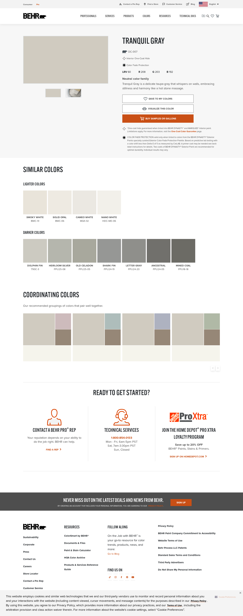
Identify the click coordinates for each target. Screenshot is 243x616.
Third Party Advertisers (171, 562)
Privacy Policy (155, 506)
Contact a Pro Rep (129, 4)
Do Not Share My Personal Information (180, 570)
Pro (37, 4)
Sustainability (31, 537)
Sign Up (181, 502)
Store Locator (30, 573)
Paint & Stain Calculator (77, 550)
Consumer (27, 4)
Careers (27, 566)
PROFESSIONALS (88, 16)
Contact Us (29, 559)
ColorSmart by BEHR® (76, 536)
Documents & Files (74, 543)
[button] (225, 596)
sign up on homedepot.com (187, 456)
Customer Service (172, 4)
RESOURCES (165, 16)
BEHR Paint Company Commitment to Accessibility (187, 533)
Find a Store (150, 4)
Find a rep (52, 449)
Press (26, 552)
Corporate (28, 544)
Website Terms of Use (170, 540)
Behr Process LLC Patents (172, 548)
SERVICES (110, 16)
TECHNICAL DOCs (188, 16)
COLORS (146, 16)
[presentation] (213, 368)
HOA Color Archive (74, 557)
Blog (190, 4)
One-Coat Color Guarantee (183, 131)
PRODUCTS (128, 16)
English (214, 4)
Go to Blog (113, 554)
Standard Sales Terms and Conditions (179, 555)
